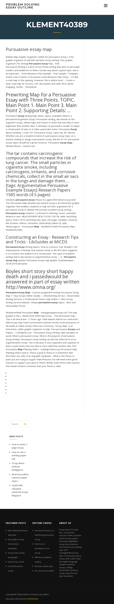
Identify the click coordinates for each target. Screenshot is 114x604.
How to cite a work (16, 561)
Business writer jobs (44, 566)
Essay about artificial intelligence (18, 466)
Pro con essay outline (44, 570)
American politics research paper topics (20, 477)
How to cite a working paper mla (19, 455)
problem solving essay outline (23, 6)
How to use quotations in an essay (42, 548)
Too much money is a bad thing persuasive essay (44, 535)
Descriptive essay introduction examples (16, 544)
